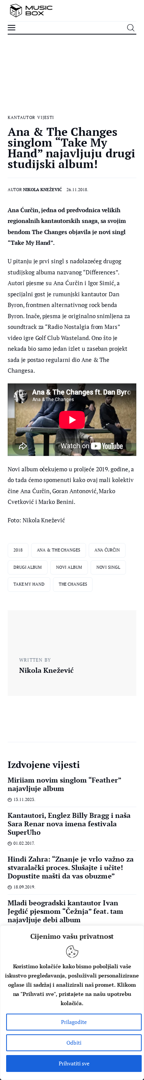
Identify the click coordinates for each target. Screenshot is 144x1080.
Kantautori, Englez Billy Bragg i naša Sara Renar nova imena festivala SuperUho (69, 823)
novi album (69, 567)
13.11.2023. (24, 799)
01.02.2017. (24, 843)
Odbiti (73, 1042)
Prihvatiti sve (74, 1063)
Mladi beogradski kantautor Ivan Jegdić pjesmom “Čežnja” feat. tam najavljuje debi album (65, 911)
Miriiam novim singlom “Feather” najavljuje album (64, 784)
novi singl (108, 567)
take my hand (29, 584)
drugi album (27, 567)
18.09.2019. (24, 887)
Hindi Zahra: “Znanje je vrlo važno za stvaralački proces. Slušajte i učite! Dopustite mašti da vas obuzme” (71, 867)
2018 (18, 550)
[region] (72, 1002)
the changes (73, 584)
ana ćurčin (107, 550)
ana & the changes (58, 550)
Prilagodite (74, 1022)
